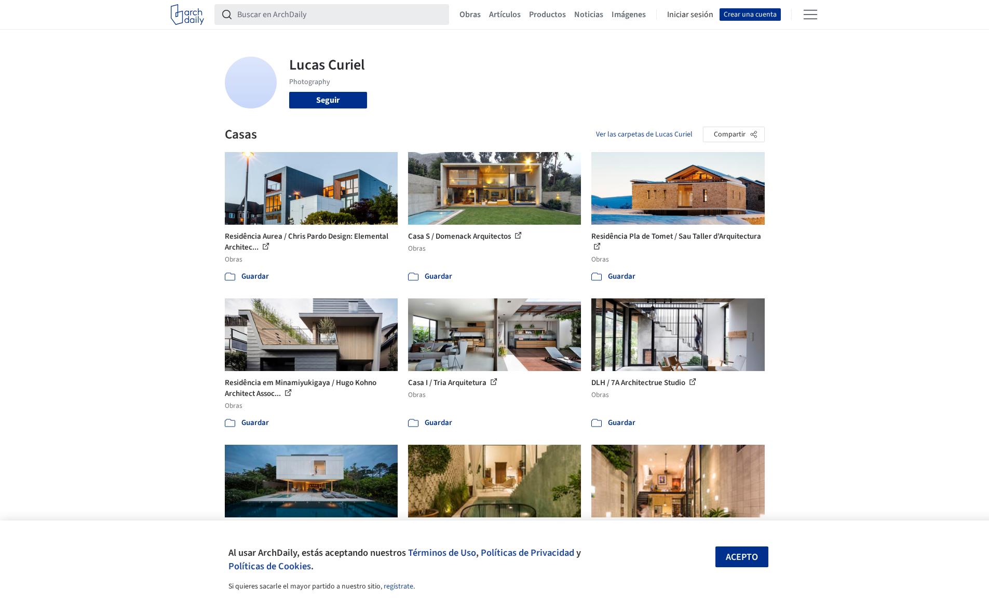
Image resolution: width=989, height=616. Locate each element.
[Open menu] (810, 14)
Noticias (588, 14)
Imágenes (629, 14)
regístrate (398, 586)
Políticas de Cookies (269, 566)
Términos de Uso (442, 552)
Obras (470, 14)
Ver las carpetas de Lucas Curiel (644, 134)
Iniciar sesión (690, 14)
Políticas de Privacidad (527, 552)
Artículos (505, 14)
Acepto (742, 557)
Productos (547, 14)
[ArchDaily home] (187, 14)
